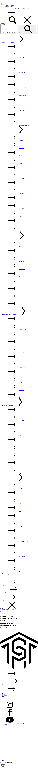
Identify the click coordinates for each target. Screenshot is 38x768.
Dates (20, 299)
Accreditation (21, 533)
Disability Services (22, 367)
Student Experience (5, 314)
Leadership (21, 488)
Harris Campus (21, 443)
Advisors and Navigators (23, 155)
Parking (20, 473)
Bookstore (4, 693)
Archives (20, 564)
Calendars (20, 518)
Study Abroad (21, 223)
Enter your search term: (4, 32)
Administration (21, 571)
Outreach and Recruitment (23, 80)
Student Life (21, 322)
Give (3, 573)
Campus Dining (21, 390)
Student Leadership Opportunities (24, 329)
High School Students (22, 102)
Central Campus (21, 420)
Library (20, 201)
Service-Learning (22, 344)
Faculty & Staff (4, 576)
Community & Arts (5, 575)
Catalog (20, 163)
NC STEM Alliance (22, 208)
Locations (3, 405)
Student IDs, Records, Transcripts (24, 125)
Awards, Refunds (22, 269)
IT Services (21, 382)
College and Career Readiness (24, 87)
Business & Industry (5, 574)
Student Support (21, 337)
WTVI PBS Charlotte (22, 465)
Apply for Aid (21, 261)
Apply (3, 34)
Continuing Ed (21, 178)
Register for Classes (22, 72)
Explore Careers (21, 148)
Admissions (4, 42)
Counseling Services (22, 359)
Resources (20, 216)
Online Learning (21, 110)
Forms (20, 276)
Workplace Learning (22, 170)
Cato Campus (21, 412)
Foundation (4, 698)
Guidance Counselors (22, 95)
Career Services (21, 352)
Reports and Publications (23, 556)
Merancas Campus (22, 458)
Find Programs (21, 140)
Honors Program (21, 193)
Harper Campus (21, 435)
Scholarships (21, 246)
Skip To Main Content (3, 0)
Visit (20, 49)
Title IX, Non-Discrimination (23, 541)
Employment (21, 526)
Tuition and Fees (21, 57)
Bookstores (21, 397)
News (20, 511)
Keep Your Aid (21, 284)
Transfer (20, 231)
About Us (3, 480)
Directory (20, 503)
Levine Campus (21, 450)
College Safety (4, 695)
